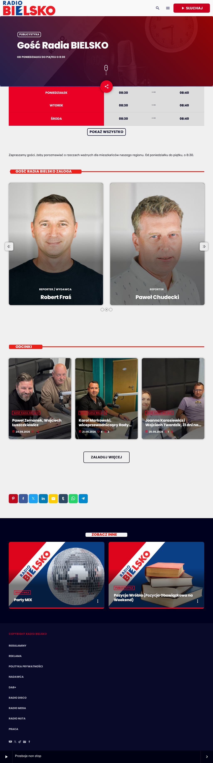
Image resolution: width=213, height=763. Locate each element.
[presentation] (9, 246)
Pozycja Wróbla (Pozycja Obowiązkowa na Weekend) (153, 598)
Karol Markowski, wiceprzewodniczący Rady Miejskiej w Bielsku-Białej (104, 425)
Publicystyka (29, 34)
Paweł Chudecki (56, 297)
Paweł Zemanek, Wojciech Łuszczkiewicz (36, 423)
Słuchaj (192, 8)
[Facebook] (29, 742)
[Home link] (29, 8)
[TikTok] (20, 742)
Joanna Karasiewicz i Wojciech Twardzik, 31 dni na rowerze (171, 425)
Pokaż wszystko (106, 131)
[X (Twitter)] (15, 742)
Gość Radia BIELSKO (26, 413)
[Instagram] (24, 742)
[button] (102, 309)
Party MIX (23, 600)
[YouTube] (10, 742)
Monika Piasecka (157, 297)
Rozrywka (22, 592)
